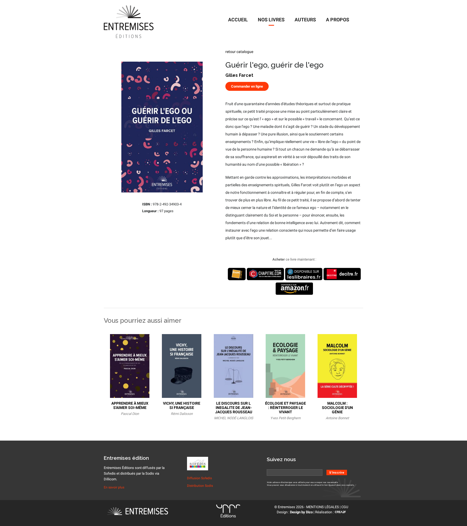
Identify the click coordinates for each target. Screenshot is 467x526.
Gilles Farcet (239, 75)
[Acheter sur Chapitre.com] (265, 279)
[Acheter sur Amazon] (294, 293)
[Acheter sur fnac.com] (237, 279)
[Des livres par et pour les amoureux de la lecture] (145, 512)
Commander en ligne (247, 86)
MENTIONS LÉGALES (322, 507)
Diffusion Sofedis (199, 478)
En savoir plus (114, 487)
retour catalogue (239, 51)
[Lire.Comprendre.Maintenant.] (228, 512)
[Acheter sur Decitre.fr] (342, 279)
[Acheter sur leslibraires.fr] (303, 279)
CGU (344, 507)
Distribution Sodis (200, 486)
